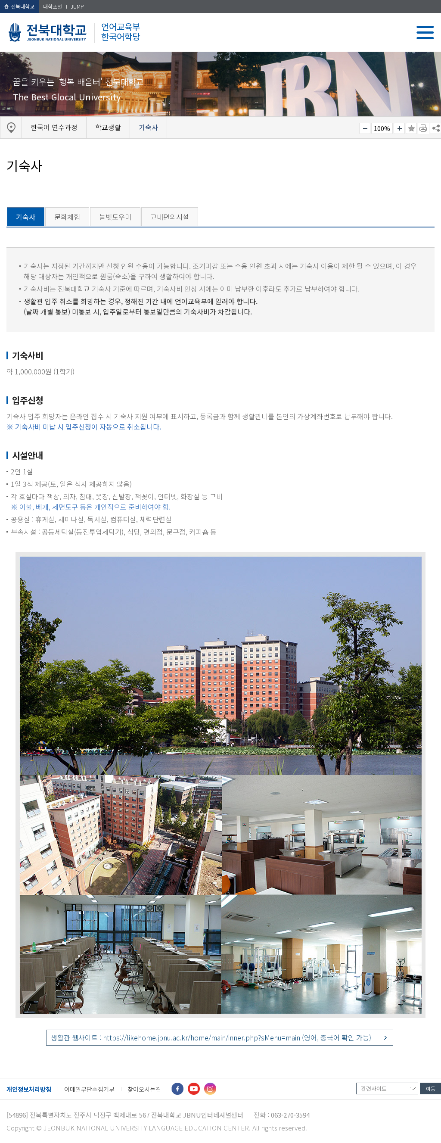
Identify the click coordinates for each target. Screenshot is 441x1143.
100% (382, 128)
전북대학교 (22, 6)
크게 (399, 128)
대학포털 (52, 6)
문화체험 (67, 217)
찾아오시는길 (144, 1089)
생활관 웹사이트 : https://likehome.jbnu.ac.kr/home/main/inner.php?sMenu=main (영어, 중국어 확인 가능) (211, 1037)
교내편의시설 (169, 217)
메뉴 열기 (425, 32)
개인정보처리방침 (28, 1089)
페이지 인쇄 (423, 128)
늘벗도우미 (115, 217)
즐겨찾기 (411, 128)
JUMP (77, 6)
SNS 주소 (435, 128)
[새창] (177, 1089)
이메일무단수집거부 (89, 1089)
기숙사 (25, 217)
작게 (364, 128)
